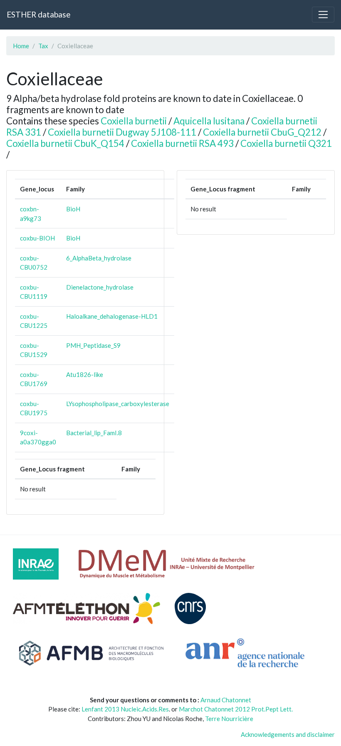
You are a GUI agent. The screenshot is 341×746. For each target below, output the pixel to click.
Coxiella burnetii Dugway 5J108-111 (122, 132)
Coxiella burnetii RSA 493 (182, 143)
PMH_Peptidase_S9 (93, 345)
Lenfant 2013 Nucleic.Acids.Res (125, 709)
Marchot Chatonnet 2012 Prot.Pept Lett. (236, 709)
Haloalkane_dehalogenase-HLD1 (112, 316)
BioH (73, 209)
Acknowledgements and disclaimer (288, 734)
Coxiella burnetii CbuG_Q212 (262, 132)
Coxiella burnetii (134, 120)
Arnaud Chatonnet (225, 700)
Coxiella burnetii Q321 (286, 143)
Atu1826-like (84, 374)
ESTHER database (38, 14)
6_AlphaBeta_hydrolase (98, 258)
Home (21, 46)
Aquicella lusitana (209, 120)
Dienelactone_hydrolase (99, 287)
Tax (43, 46)
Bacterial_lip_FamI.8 (94, 432)
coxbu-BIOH (37, 238)
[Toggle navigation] (323, 14)
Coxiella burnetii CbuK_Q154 (65, 143)
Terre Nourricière (229, 718)
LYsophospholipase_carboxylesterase (117, 403)
